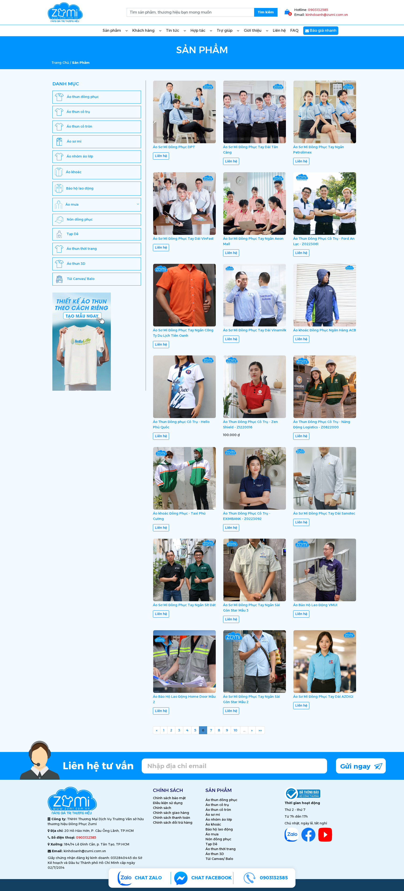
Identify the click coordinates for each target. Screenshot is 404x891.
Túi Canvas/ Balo (219, 859)
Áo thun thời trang (221, 849)
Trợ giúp (225, 30)
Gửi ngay (356, 766)
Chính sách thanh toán (171, 818)
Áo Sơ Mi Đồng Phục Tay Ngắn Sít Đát (184, 605)
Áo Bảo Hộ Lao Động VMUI (315, 605)
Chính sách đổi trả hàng (172, 822)
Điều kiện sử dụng (168, 803)
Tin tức (173, 30)
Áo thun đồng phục (221, 800)
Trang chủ (60, 63)
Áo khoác (213, 824)
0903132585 (318, 10)
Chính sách (162, 808)
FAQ (294, 30)
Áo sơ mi (213, 814)
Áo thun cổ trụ (217, 805)
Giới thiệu (253, 30)
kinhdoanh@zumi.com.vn (327, 15)
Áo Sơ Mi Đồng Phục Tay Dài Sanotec (324, 513)
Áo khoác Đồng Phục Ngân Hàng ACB (324, 330)
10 (235, 730)
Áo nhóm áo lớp (219, 819)
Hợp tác (198, 30)
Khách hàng (143, 30)
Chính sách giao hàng (171, 813)
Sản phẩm (112, 30)
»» (260, 730)
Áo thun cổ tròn (218, 810)
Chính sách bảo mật (169, 798)
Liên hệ (279, 30)
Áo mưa (212, 834)
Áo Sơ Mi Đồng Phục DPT (174, 147)
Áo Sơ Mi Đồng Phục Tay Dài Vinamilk (254, 330)
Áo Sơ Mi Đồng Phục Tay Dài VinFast (183, 238)
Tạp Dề (211, 844)
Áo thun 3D (215, 854)
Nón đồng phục (218, 839)
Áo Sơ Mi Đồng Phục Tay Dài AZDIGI (323, 696)
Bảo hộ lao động (219, 829)
